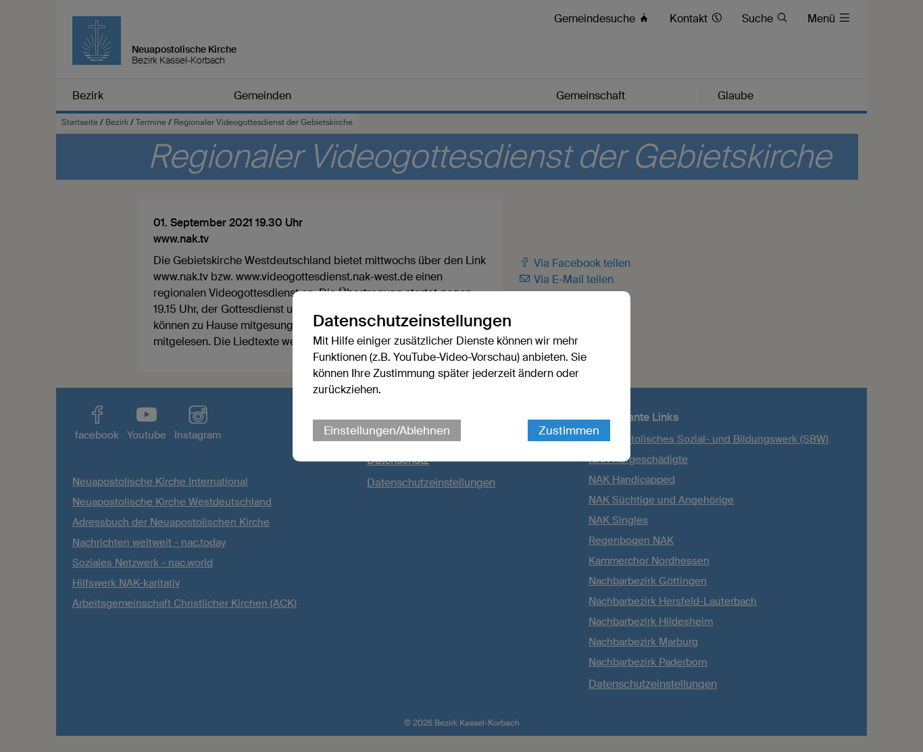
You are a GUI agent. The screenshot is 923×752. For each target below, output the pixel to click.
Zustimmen (569, 430)
